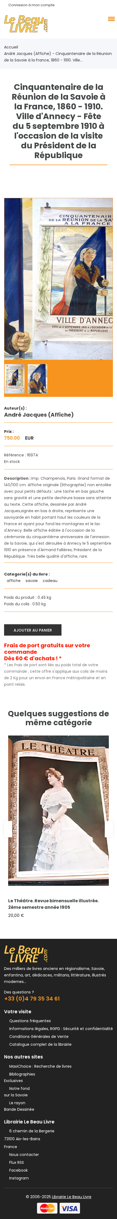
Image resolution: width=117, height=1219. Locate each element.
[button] (110, 19)
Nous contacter (23, 1154)
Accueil (11, 47)
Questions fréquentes (29, 1021)
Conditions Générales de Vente (38, 1036)
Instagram (18, 1178)
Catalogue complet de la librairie (39, 1044)
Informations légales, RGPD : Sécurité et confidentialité (60, 1028)
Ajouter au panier (33, 630)
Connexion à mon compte (31, 5)
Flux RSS (15, 1162)
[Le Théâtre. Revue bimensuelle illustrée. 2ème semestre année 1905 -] (58, 811)
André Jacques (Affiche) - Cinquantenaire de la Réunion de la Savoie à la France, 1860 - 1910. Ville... (58, 57)
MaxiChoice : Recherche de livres (39, 1066)
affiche (14, 580)
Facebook (17, 1170)
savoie (32, 580)
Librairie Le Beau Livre (71, 1197)
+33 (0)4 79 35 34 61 (32, 998)
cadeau (51, 580)
